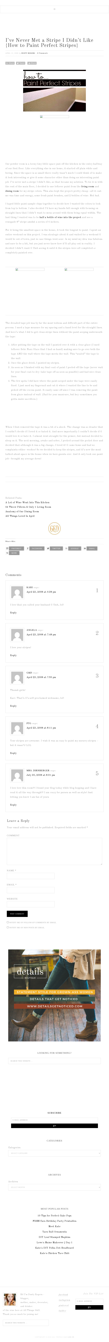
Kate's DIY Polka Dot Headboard (54, 1248)
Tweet (22, 63)
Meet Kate (55, 1226)
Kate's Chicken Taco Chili (54, 1253)
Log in (71, 1337)
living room (87, 187)
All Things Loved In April (20, 516)
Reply (13, 613)
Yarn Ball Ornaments (54, 1232)
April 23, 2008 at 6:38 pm (41, 592)
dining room (12, 191)
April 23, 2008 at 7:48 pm (41, 635)
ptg (29, 723)
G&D (29, 672)
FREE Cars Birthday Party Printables (54, 1221)
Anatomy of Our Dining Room (22, 512)
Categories (14, 1148)
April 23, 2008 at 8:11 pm (41, 728)
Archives (13, 1182)
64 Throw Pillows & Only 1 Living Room (28, 507)
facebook (63, 1295)
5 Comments (42, 53)
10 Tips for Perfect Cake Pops (55, 1216)
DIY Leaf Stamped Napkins (54, 1237)
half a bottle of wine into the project (60, 217)
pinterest (64, 1305)
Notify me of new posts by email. (27, 928)
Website (12, 899)
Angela (32, 630)
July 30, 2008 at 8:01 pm (41, 775)
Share (11, 63)
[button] (54, 9)
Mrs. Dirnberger (38, 770)
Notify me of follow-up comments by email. (33, 923)
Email (12, 884)
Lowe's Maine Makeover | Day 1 (55, 1243)
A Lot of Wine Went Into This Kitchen (27, 503)
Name (11, 870)
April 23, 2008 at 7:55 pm (41, 677)
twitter (62, 1311)
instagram (64, 1300)
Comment (13, 835)
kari (30, 587)
